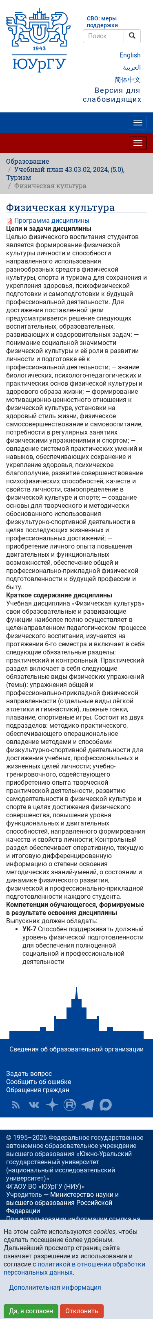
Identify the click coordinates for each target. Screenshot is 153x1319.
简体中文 (128, 79)
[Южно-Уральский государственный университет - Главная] (38, 40)
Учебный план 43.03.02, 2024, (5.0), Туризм (65, 173)
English (130, 55)
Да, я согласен (31, 1311)
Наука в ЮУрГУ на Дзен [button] (51, 1104)
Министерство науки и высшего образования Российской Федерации (62, 1203)
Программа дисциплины (51, 220)
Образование (27, 161)
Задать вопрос (29, 1074)
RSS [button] (15, 1104)
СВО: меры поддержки (102, 22)
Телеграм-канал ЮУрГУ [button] (87, 1104)
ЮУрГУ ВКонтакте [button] (33, 1104)
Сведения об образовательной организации (76, 1049)
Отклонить (81, 1311)
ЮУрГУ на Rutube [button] (69, 1104)
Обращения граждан (37, 1090)
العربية (132, 67)
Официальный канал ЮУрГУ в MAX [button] (105, 1104)
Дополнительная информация (55, 1287)
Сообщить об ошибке (38, 1082)
